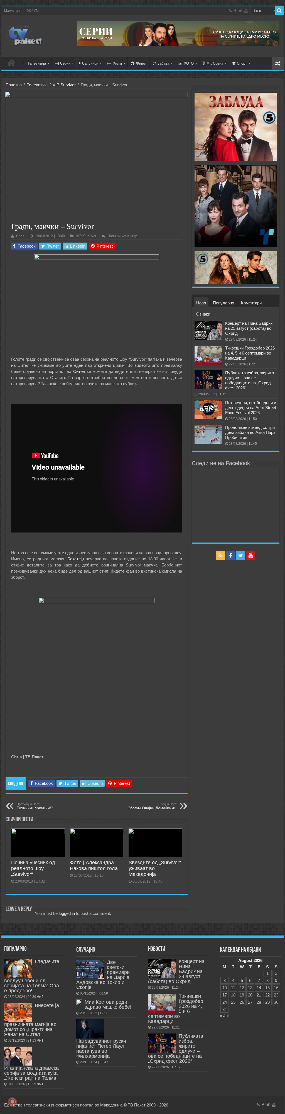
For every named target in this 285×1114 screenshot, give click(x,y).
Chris (20, 236)
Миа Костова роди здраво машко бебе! (108, 1004)
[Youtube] (246, 11)
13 (250, 987)
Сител (79, 371)
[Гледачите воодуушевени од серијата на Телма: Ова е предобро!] (18, 968)
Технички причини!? (35, 806)
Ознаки (203, 314)
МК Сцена (215, 63)
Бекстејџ (75, 558)
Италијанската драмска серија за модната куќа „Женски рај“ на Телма (31, 1073)
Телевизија (37, 63)
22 (267, 995)
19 (242, 995)
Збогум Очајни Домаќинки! (152, 806)
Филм (117, 63)
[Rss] (230, 11)
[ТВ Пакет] (25, 34)
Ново (201, 303)
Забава (163, 63)
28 (259, 1002)
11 (233, 987)
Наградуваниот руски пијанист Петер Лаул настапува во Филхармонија (101, 1048)
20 (250, 995)
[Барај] (279, 10)
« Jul (224, 1015)
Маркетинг (12, 11)
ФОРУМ (32, 11)
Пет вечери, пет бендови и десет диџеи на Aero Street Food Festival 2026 (250, 407)
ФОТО (188, 63)
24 (224, 1002)
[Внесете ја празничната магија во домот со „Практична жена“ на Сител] (18, 1012)
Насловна (11, 63)
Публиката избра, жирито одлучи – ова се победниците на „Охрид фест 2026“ (249, 380)
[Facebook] (235, 11)
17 (224, 995)
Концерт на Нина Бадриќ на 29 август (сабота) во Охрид (248, 328)
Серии (65, 63)
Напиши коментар (122, 236)
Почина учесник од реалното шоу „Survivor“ (33, 868)
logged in (67, 913)
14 (259, 987)
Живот (141, 63)
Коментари (251, 303)
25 (233, 1002)
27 (250, 1002)
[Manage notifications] (12, 1101)
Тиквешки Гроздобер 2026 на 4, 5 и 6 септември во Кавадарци (250, 353)
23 (276, 995)
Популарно (223, 303)
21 (259, 995)
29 (267, 1002)
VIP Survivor (64, 84)
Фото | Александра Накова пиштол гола (94, 865)
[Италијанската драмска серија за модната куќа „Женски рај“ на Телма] (18, 1056)
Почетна (14, 84)
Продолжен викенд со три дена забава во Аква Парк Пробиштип (250, 432)
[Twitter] (240, 11)
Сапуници (90, 63)
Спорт (242, 63)
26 (242, 1002)
